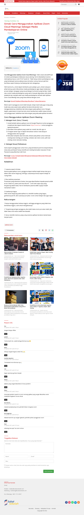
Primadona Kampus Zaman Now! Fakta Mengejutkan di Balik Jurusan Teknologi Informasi (68, 47)
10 (10, 230)
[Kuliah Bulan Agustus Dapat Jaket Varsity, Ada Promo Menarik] (42, 244)
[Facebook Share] (39, 230)
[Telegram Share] (49, 230)
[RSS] (78, 502)
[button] (75, 4)
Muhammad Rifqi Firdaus (13, 32)
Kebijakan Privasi (45, 508)
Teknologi (22, 13)
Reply (6, 334)
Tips (18, 21)
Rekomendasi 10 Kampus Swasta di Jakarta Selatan (14, 253)
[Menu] (5, 4)
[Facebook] (66, 502)
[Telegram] (75, 502)
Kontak (54, 508)
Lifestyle (37, 13)
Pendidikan (15, 13)
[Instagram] (69, 502)
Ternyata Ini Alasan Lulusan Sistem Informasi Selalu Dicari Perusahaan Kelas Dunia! (69, 41)
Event (58, 13)
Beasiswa (30, 13)
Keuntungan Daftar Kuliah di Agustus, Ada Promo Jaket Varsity (41, 277)
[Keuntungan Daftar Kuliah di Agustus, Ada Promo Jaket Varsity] (42, 269)
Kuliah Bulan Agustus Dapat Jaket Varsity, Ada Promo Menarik (28, 1)
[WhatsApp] (72, 502)
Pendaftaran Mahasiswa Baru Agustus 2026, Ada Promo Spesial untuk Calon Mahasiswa (14, 278)
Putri (5, 424)
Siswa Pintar (46, 13)
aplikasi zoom (9, 225)
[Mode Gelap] (79, 4)
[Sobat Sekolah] (11, 9)
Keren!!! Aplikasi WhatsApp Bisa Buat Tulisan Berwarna (28, 101)
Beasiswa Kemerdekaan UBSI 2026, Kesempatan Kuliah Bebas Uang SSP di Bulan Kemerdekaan (14, 306)
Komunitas (65, 13)
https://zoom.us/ (36, 125)
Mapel (53, 13)
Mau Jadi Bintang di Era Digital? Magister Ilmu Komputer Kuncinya (67, 29)
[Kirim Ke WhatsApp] (52, 230)
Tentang (37, 508)
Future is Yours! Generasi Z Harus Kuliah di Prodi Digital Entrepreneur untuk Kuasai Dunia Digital (68, 35)
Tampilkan (15, 68)
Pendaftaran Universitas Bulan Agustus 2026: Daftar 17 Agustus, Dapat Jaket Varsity (40, 306)
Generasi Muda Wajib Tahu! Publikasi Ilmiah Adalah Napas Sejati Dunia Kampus (69, 53)
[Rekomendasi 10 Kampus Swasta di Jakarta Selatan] (16, 244)
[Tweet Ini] (43, 230)
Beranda (7, 13)
